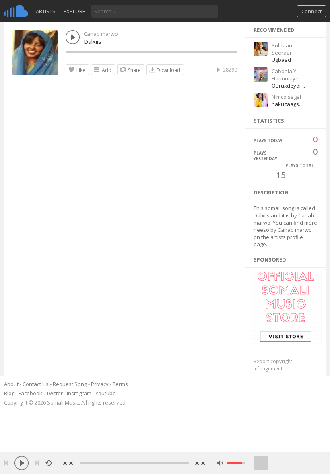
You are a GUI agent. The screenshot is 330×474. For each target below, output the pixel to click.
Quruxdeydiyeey (292, 85)
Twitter (54, 393)
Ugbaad (281, 59)
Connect (311, 11)
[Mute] (220, 463)
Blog (9, 393)
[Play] (21, 463)
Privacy (100, 384)
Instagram (79, 393)
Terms (120, 384)
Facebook (30, 393)
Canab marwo (101, 33)
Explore (74, 11)
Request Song (70, 384)
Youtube (105, 393)
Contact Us (36, 384)
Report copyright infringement (273, 365)
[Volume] (236, 463)
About (11, 384)
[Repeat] (48, 463)
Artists (46, 11)
